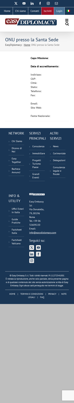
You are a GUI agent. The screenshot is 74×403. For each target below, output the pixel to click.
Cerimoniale (59, 153)
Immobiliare (38, 153)
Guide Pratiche (16, 221)
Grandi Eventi (35, 175)
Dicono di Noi (17, 150)
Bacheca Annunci (16, 170)
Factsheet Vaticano (17, 241)
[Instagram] (31, 260)
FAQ (42, 297)
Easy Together (16, 160)
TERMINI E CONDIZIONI (31, 293)
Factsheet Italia (17, 231)
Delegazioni (59, 160)
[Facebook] (38, 254)
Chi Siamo (17, 141)
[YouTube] (38, 247)
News (56, 146)
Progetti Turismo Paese (36, 164)
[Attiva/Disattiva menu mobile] (67, 20)
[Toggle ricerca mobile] (67, 24)
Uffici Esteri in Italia (18, 210)
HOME (12, 293)
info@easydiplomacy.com (42, 232)
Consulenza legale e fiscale (59, 171)
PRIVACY (52, 293)
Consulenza (38, 146)
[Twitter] (31, 247)
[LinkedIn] (31, 254)
